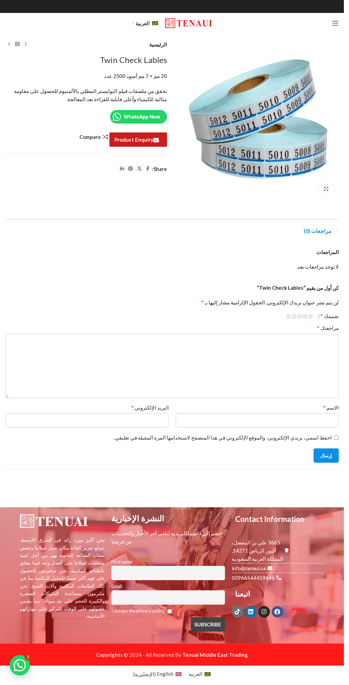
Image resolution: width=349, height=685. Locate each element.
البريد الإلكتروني (150, 407)
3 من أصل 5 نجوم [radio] (299, 316)
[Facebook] (277, 612)
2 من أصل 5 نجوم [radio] (305, 316)
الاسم (331, 407)
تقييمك (329, 316)
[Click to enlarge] (326, 189)
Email (116, 586)
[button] (20, 665)
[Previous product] (25, 44)
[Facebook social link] (148, 168)
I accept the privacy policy (138, 611)
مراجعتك (328, 327)
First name (121, 561)
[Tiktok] (237, 612)
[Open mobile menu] (335, 23)
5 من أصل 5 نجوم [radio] (288, 316)
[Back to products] (17, 44)
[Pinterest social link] (130, 168)
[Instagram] (264, 612)
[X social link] (139, 168)
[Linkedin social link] (122, 168)
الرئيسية (158, 44)
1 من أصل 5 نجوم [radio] (310, 316)
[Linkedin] (251, 612)
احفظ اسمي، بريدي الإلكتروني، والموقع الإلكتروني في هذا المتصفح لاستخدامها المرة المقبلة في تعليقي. (223, 437)
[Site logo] (188, 22)
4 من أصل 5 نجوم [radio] (294, 316)
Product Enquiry (134, 140)
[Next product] (9, 44)
